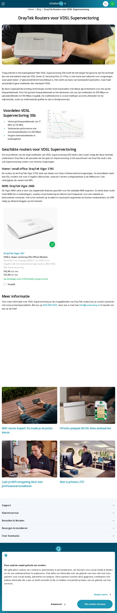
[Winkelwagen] (112, 4)
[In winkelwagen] (52, 244)
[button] (58, 505)
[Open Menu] (3, 4)
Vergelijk (11, 284)
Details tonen (100, 594)
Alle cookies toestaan (95, 604)
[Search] (105, 4)
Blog (39, 9)
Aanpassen (56, 604)
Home (31, 9)
